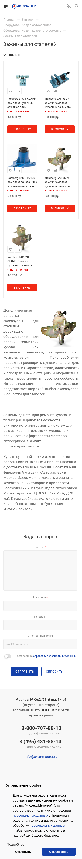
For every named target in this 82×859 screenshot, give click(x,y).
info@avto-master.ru (41, 756)
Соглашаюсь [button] (58, 851)
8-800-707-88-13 (41, 730)
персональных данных (31, 815)
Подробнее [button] (15, 844)
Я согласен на (45, 656)
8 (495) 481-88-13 (40, 744)
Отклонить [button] (23, 851)
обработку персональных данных (54, 656)
